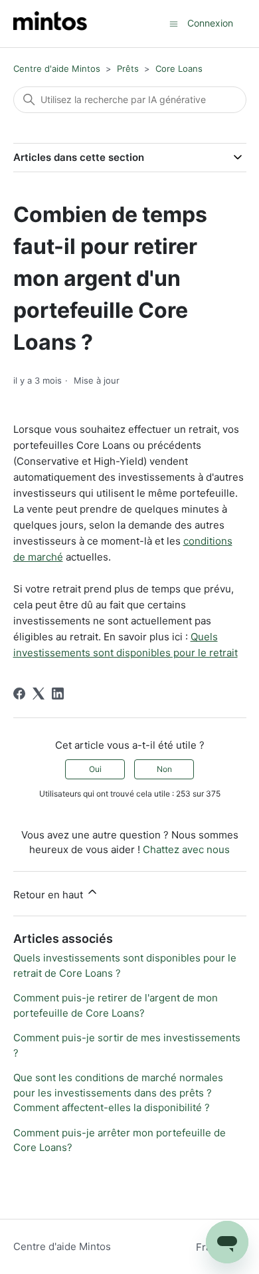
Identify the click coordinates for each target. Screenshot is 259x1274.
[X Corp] (38, 694)
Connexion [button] (210, 23)
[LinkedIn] (58, 694)
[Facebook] (19, 694)
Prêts (128, 68)
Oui (95, 769)
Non (164, 769)
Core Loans (179, 68)
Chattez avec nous (186, 849)
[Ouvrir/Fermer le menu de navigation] (173, 23)
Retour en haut (49, 894)
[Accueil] (50, 23)
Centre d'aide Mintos (56, 68)
